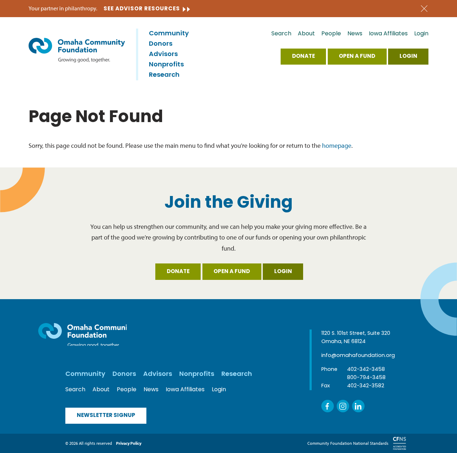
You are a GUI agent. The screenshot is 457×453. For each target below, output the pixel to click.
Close (424, 8)
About (306, 34)
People (331, 34)
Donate (303, 56)
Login (421, 34)
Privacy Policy (128, 443)
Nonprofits (166, 65)
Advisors (163, 54)
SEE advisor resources (142, 9)
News (354, 34)
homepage (336, 145)
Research (164, 75)
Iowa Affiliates (388, 34)
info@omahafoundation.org (358, 355)
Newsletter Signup (106, 415)
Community (169, 34)
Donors (160, 44)
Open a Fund (357, 56)
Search (281, 34)
